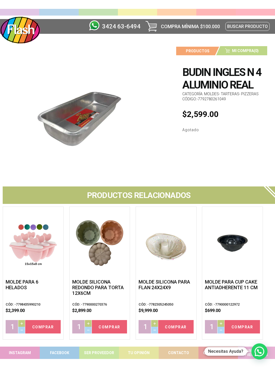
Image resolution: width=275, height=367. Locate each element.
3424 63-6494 (121, 26)
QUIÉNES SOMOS (218, 353)
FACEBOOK (59, 353)
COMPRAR (43, 327)
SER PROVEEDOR (99, 353)
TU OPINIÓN (139, 353)
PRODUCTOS (197, 51)
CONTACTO (178, 353)
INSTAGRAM (20, 353)
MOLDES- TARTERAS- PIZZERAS (231, 94)
